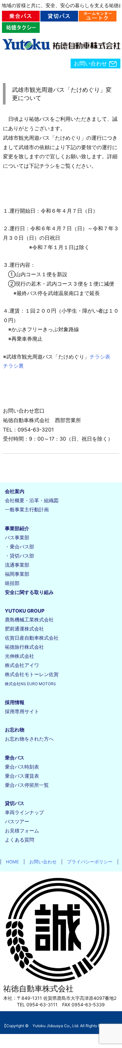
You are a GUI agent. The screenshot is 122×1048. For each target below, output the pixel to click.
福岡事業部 (17, 574)
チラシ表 (99, 356)
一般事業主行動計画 (27, 509)
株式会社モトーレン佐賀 (32, 674)
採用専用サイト (22, 711)
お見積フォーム (22, 831)
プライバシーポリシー (87, 861)
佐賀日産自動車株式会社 (32, 638)
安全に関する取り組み (29, 592)
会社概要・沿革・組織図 (32, 500)
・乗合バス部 (19, 547)
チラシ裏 (13, 365)
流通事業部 (17, 565)
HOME (10, 861)
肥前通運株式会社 (24, 629)
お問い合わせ (91, 63)
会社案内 (14, 491)
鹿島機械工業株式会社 (29, 619)
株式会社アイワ (22, 665)
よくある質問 (19, 840)
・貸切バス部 (19, 556)
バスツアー (17, 821)
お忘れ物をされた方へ (29, 739)
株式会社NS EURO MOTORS (30, 683)
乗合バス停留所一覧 (27, 785)
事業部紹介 (17, 528)
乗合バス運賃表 (22, 776)
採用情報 (14, 702)
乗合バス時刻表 (22, 767)
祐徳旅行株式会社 (24, 647)
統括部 (12, 583)
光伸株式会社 (19, 656)
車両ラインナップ (24, 812)
